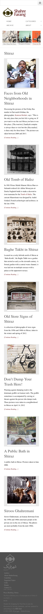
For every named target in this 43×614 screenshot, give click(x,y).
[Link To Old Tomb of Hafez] (21, 159)
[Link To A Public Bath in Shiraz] (21, 431)
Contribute (7, 578)
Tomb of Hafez (26, 194)
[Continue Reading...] (11, 137)
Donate (6, 585)
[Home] (10, 561)
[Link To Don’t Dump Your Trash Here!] (21, 359)
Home (9, 21)
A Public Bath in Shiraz (17, 453)
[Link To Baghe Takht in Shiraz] (21, 229)
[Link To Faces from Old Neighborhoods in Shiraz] (21, 73)
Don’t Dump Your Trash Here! (18, 381)
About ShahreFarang (11, 575)
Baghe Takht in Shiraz (21, 249)
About (28, 25)
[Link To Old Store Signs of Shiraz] (21, 296)
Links (6, 583)
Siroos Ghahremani (19, 510)
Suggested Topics (9, 580)
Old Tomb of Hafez (19, 179)
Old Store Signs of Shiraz (18, 319)
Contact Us (7, 587)
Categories (31, 21)
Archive (10, 25)
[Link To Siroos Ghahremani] (21, 491)
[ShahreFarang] (21, 12)
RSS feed (18, 609)
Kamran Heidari (21, 115)
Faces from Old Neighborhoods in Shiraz (18, 98)
